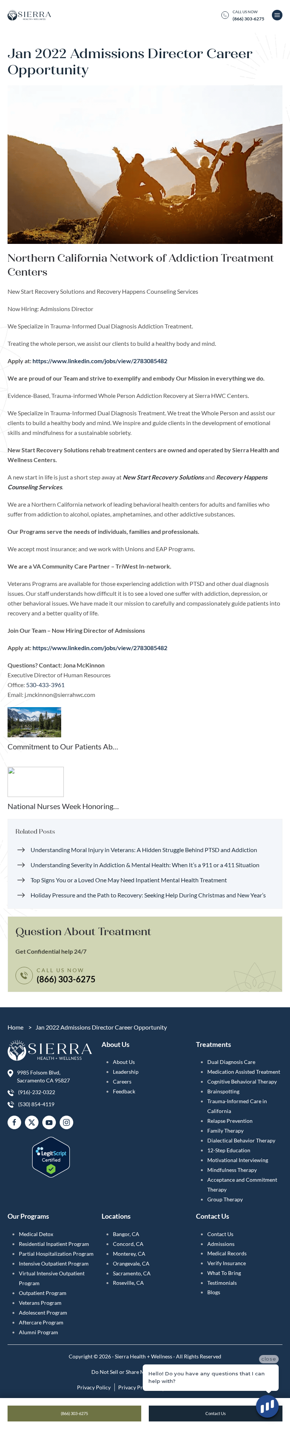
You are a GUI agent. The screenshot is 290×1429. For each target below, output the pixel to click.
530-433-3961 (45, 684)
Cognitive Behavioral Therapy (242, 1081)
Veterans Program (40, 1303)
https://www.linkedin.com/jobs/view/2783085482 (99, 360)
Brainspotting (223, 1091)
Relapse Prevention (230, 1121)
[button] (277, 15)
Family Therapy (225, 1130)
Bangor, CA (126, 1234)
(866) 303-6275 (74, 1413)
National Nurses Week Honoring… (63, 806)
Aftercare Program (41, 1322)
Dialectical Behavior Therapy (241, 1140)
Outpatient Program (42, 1293)
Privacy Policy (94, 1387)
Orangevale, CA (131, 1263)
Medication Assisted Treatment (243, 1071)
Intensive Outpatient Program (54, 1263)
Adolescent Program (43, 1312)
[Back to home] (29, 15)
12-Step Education (228, 1150)
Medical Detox (36, 1234)
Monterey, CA (129, 1253)
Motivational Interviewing (237, 1160)
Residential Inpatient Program (54, 1244)
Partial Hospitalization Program (56, 1253)
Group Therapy (225, 1199)
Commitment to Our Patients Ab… (63, 746)
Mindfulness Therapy (232, 1170)
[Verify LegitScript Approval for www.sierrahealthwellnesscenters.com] (51, 1152)
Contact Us (220, 1234)
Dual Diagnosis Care (231, 1062)
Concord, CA (128, 1244)
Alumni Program (38, 1332)
